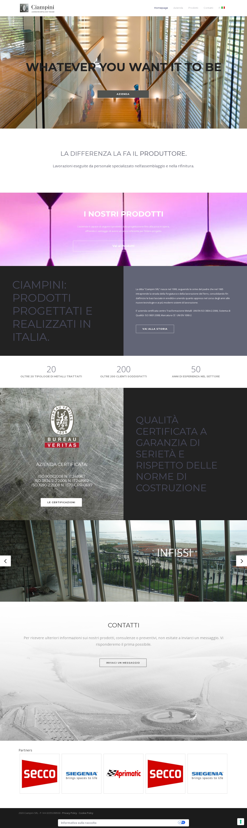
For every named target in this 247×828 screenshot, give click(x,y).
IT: (220, 7)
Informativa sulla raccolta (78, 823)
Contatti (208, 7)
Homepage (161, 7)
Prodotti (193, 7)
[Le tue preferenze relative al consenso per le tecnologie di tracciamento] (240, 821)
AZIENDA (123, 94)
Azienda (178, 7)
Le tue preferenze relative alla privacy (139, 822)
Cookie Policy (86, 813)
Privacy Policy (69, 813)
